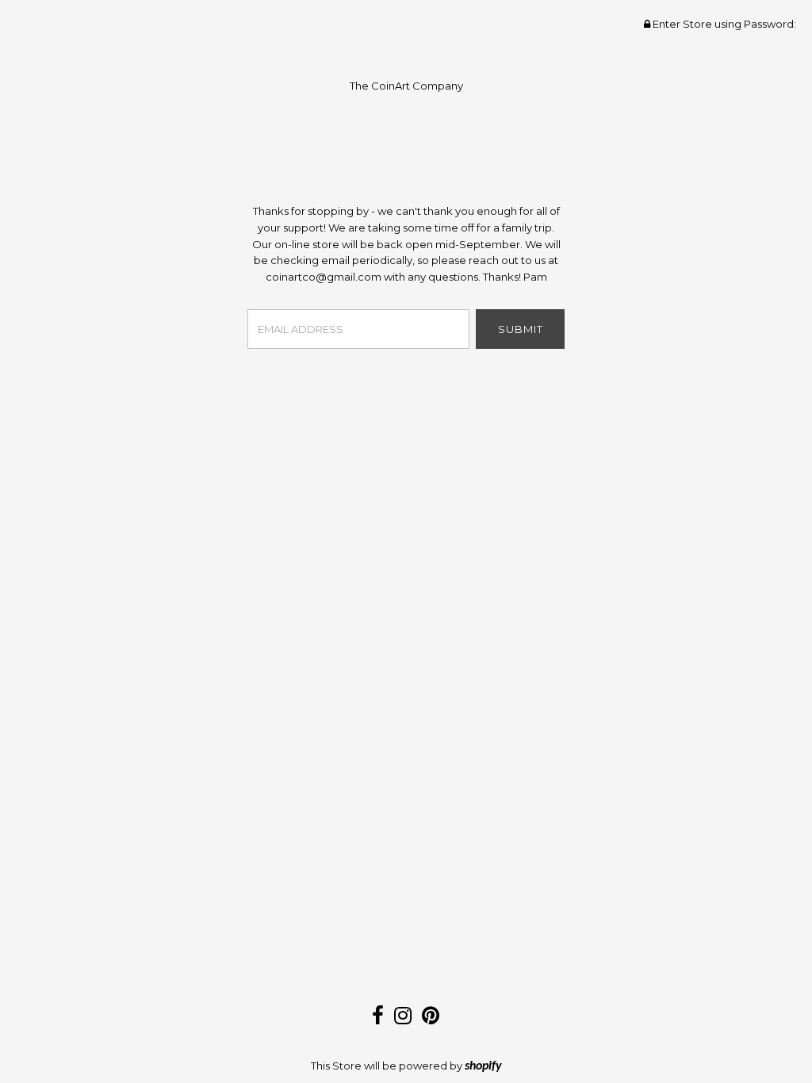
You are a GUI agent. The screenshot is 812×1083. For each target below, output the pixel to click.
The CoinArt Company (406, 85)
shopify (483, 1066)
